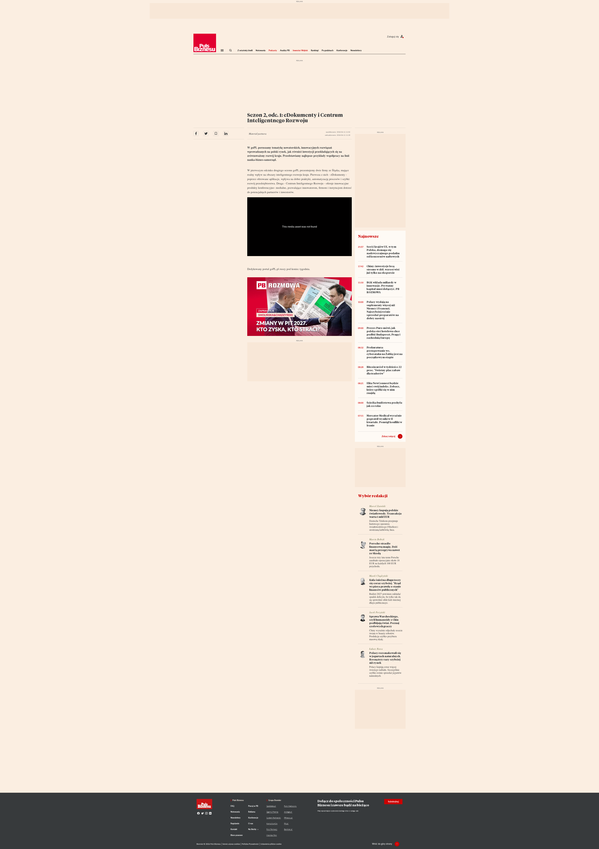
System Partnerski (273, 818)
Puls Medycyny (290, 806)
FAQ (232, 806)
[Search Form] (231, 50)
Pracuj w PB (253, 806)
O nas (250, 823)
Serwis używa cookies (231, 844)
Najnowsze (368, 236)
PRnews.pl (288, 818)
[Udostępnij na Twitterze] (205, 133)
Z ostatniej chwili (245, 50)
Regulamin (235, 823)
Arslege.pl (288, 812)
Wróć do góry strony (382, 843)
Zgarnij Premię (272, 812)
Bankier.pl (288, 829)
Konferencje (341, 50)
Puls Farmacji (271, 829)
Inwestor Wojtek (300, 50)
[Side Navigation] (222, 50)
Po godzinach (327, 50)
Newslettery (356, 50)
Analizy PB (285, 50)
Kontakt (234, 829)
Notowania (260, 50)
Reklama (251, 812)
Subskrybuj (393, 801)
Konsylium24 (271, 823)
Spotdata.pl (271, 806)
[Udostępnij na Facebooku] (195, 133)
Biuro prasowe (237, 835)
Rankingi (315, 50)
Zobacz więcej (388, 436)
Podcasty (273, 50)
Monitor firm (271, 835)
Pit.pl (286, 823)
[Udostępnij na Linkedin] (225, 133)
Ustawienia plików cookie (271, 844)
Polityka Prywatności (250, 844)
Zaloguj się (393, 36)
